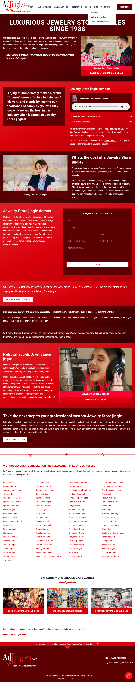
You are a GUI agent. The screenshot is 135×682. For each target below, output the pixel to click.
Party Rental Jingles (76, 537)
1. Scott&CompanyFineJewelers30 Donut (85, 117)
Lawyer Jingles (74, 506)
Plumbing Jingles (75, 556)
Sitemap (89, 675)
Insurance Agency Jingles (78, 498)
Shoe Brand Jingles (109, 517)
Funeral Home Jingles (44, 537)
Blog (96, 7)
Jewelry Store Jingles (77, 502)
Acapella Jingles (9, 482)
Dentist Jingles (41, 510)
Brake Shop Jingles (10, 537)
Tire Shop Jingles (108, 545)
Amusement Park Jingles (12, 498)
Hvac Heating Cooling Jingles (80, 490)
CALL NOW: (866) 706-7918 (18, 299)
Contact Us (124, 7)
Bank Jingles (8, 525)
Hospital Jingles (75, 486)
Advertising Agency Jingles (13, 490)
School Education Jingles (111, 513)
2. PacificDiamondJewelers (80, 122)
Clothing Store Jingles (44, 486)
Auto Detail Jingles (10, 517)
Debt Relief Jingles (43, 506)
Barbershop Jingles (10, 529)
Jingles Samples (61, 7)
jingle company (111, 140)
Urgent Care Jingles (109, 552)
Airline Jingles (8, 494)
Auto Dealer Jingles (10, 513)
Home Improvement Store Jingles (48, 556)
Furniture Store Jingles (44, 541)
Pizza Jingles (74, 552)
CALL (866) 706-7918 (15, 440)
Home (32, 7)
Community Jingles (43, 494)
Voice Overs (106, 7)
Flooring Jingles (42, 529)
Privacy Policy (80, 675)
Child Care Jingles (9, 552)
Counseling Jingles (43, 498)
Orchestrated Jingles (76, 533)
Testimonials (76, 7)
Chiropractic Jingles (43, 482)
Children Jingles (9, 556)
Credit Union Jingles (43, 502)
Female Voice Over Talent (100, 22)
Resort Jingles (107, 494)
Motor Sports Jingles (76, 529)
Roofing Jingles (107, 506)
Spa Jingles (106, 529)
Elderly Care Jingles (43, 521)
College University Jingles (45, 490)
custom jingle (9, 41)
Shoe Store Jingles (109, 521)
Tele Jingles (7, 560)
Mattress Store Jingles (77, 513)
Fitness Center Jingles (44, 525)
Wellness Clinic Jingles (110, 556)
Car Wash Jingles (9, 545)
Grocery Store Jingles (44, 545)
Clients (88, 7)
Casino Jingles (8, 548)
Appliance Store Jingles (11, 506)
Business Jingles (9, 541)
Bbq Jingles (7, 533)
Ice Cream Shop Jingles (77, 494)
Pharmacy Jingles (75, 548)
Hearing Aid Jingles (43, 548)
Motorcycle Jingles (76, 525)
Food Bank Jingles (43, 533)
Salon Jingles (107, 510)
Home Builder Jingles (44, 552)
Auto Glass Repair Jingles (12, 521)
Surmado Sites (72, 679)
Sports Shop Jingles (109, 537)
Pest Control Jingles (76, 545)
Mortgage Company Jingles (79, 521)
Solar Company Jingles (110, 525)
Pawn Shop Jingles (76, 541)
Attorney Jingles (9, 510)
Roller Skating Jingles (110, 502)
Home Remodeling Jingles (78, 482)
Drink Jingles (40, 513)
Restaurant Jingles (109, 498)
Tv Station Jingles (108, 548)
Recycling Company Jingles (112, 490)
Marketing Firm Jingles (77, 510)
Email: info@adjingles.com (14, 634)
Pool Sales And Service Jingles (113, 482)
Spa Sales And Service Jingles (113, 533)
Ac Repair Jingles (9, 486)
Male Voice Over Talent (99, 17)
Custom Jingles (44, 7)
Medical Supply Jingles (77, 517)
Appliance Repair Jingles (12, 502)
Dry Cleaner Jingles (43, 517)
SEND (97, 264)
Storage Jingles (107, 541)
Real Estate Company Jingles (112, 486)
